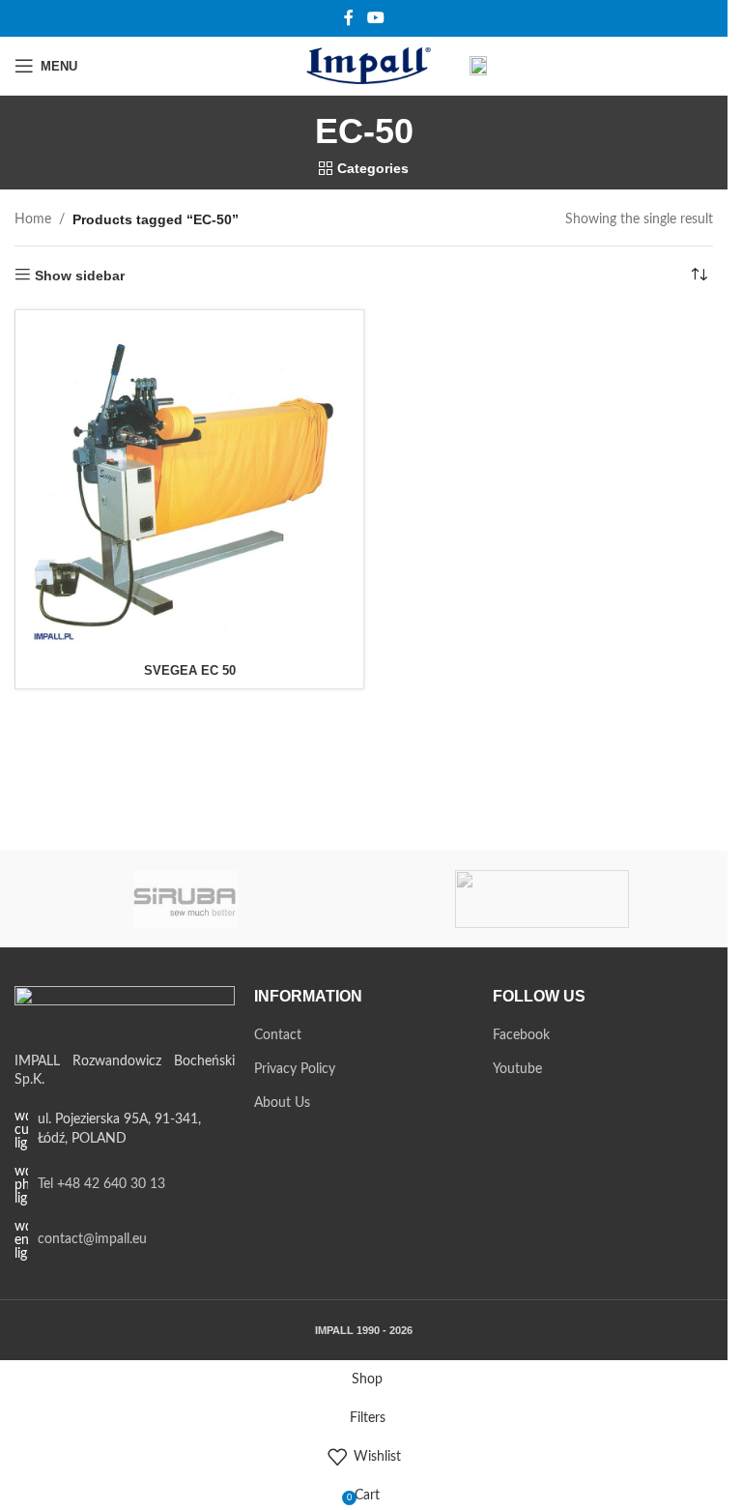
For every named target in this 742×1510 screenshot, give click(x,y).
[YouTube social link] (375, 18)
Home (32, 219)
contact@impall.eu (92, 1239)
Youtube (517, 1069)
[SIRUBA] (186, 899)
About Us (282, 1103)
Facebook (521, 1035)
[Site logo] (363, 66)
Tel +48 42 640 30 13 (101, 1184)
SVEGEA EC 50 (190, 670)
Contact (277, 1035)
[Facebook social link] (348, 18)
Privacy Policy (294, 1069)
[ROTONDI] (542, 899)
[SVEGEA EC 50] (189, 484)
